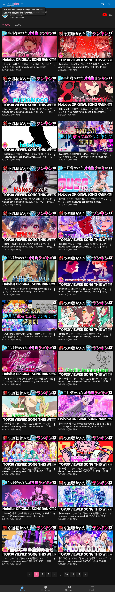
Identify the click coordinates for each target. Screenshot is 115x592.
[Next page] (85, 574)
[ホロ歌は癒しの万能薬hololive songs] (5, 15)
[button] (15, 4)
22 (79, 574)
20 (66, 574)
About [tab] (18, 25)
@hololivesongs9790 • (19, 15)
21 (72, 574)
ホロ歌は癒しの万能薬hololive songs (28, 12)
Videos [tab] (6, 25)
